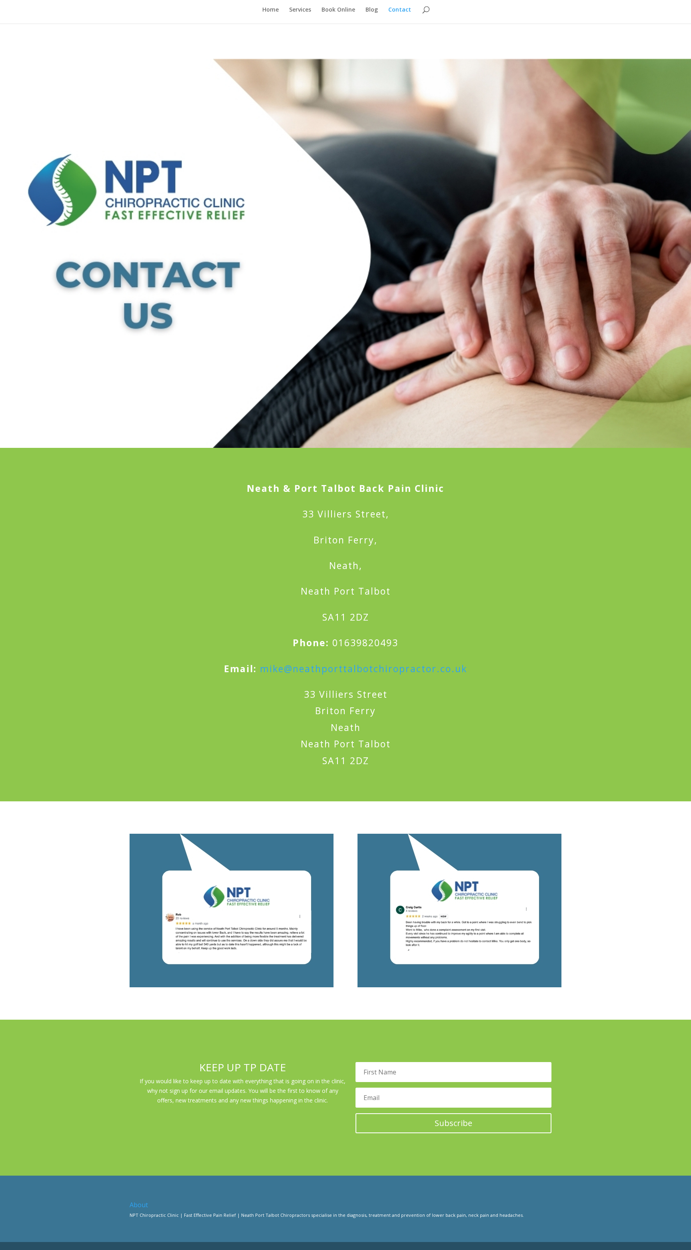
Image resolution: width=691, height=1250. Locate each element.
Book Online (338, 10)
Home (270, 10)
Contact (399, 10)
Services (300, 10)
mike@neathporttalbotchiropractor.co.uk (363, 668)
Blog (371, 10)
